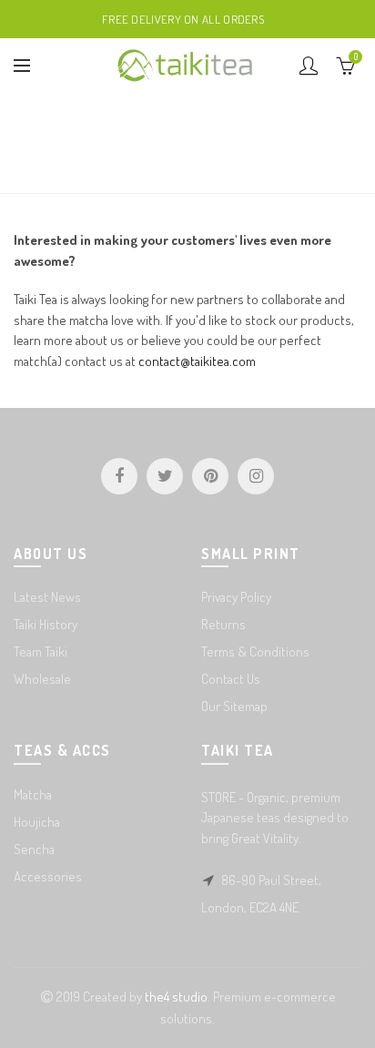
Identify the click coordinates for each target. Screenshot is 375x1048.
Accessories (48, 876)
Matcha (33, 794)
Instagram (256, 476)
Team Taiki (40, 651)
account (308, 65)
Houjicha (37, 821)
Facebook (119, 476)
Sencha (34, 849)
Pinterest (210, 476)
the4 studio (176, 996)
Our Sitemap (234, 706)
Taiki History (45, 624)
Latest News (47, 596)
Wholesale (42, 678)
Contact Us (230, 678)
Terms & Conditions (255, 651)
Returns (223, 624)
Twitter (165, 476)
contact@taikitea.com (197, 361)
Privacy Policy (236, 596)
